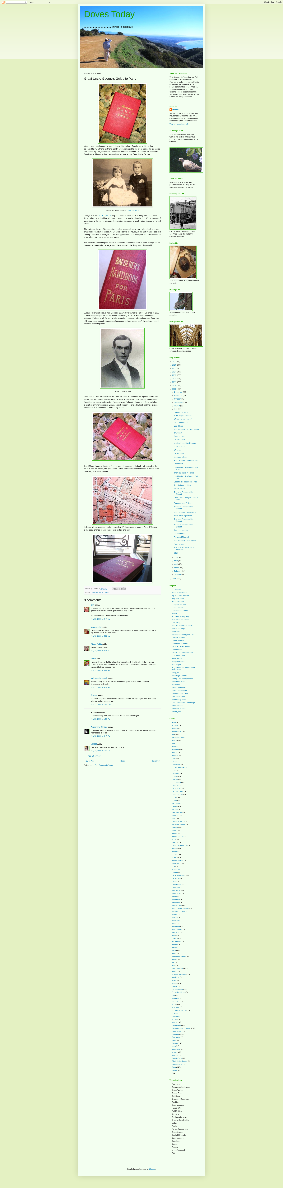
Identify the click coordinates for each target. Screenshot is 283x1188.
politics (174, 971)
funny (174, 830)
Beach (174, 741)
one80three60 (177, 659)
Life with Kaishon (178, 638)
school (174, 983)
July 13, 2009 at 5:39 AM (100, 636)
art (173, 734)
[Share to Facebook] (122, 588)
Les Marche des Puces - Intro (185, 482)
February (178, 571)
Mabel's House (178, 641)
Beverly (94, 695)
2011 (174, 382)
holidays (175, 851)
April (176, 564)
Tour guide (176, 1037)
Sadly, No (175, 673)
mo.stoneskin (96, 627)
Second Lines (177, 989)
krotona (175, 872)
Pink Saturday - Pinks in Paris (186, 460)
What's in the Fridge (179, 1061)
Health (174, 842)
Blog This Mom (178, 599)
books (174, 752)
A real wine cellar (181, 423)
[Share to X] (119, 588)
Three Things (177, 1031)
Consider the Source (180, 611)
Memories (176, 899)
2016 (174, 365)
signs (174, 1004)
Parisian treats (179, 447)
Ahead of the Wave (179, 593)
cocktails (175, 773)
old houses (176, 941)
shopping (175, 998)
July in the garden (181, 530)
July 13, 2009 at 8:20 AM (100, 651)
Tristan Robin (96, 644)
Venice (174, 1052)
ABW (174, 722)
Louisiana (176, 887)
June (176, 557)
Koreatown (176, 869)
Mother (174, 914)
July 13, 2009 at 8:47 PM (100, 736)
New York (175, 932)
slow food (175, 1007)
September (179, 402)
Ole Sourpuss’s (104, 215)
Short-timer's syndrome (183, 516)
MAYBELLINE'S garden (181, 647)
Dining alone (177, 794)
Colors (174, 776)
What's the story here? (183, 419)
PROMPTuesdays (179, 974)
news (174, 935)
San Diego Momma (179, 676)
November (178, 396)
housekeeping (177, 860)
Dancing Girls (177, 791)
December (178, 392)
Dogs (174, 797)
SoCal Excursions (179, 1010)
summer (175, 1022)
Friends (175, 827)
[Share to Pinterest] (124, 588)
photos (174, 959)
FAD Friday (176, 803)
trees (174, 1046)
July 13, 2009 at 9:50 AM (100, 687)
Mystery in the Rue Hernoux (185, 443)
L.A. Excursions (178, 875)
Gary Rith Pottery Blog (180, 617)
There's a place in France (184, 473)
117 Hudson (176, 590)
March (177, 568)
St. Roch (175, 1013)
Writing (174, 1070)
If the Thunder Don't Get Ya (182, 626)
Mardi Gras (176, 893)
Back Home (178, 426)
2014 (174, 372)
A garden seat (179, 436)
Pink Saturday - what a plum (185, 541)
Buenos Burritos (178, 602)
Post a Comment (94, 756)
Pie (173, 962)
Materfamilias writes (180, 644)
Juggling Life (177, 632)
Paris (101, 592)
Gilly (92, 605)
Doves (174, 800)
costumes (175, 785)
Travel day (178, 433)
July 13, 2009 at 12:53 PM (101, 704)
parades (175, 947)
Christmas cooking (179, 767)
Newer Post (89, 761)
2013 (174, 375)
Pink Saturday (177, 968)
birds (174, 746)
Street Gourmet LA (179, 688)
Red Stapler (176, 665)
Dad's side (94, 592)
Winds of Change (179, 709)
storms (174, 1019)
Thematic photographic (181, 1028)
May (176, 561)
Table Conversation (179, 691)
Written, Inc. (176, 712)
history (174, 848)
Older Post (156, 761)
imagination (176, 863)
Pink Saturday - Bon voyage (185, 512)
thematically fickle (179, 700)
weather (175, 1055)
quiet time (176, 977)
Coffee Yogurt (177, 608)
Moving (175, 917)
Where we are (179, 489)
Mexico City (176, 905)
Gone (174, 839)
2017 (174, 362)
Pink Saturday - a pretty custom (186, 429)
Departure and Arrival (182, 503)
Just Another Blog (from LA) (183, 635)
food (173, 818)
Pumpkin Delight (178, 662)
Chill (176, 553)
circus (174, 771)
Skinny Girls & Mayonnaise (182, 679)
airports (175, 728)
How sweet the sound (180, 620)
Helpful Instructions (179, 845)
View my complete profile (180, 124)
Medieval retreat (180, 457)
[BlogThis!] (116, 588)
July (176, 409)
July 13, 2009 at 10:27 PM (101, 751)
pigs (173, 965)
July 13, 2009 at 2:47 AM (100, 619)
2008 (174, 579)
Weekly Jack (177, 1058)
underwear (176, 1049)
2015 (174, 368)
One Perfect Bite (178, 656)
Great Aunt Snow (133, 210)
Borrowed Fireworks (182, 537)
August (177, 406)
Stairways (176, 1016)
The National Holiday (182, 485)
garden (174, 833)
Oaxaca (175, 938)
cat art (174, 761)
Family (174, 806)
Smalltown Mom (178, 682)
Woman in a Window (99, 727)
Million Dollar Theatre (180, 908)
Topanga (175, 1034)
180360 (94, 744)
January (177, 574)
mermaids (176, 902)
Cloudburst (178, 464)
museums (176, 920)
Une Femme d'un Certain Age (183, 703)
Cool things (176, 782)
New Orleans (177, 929)
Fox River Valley (178, 824)
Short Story (176, 1001)
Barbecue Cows (178, 737)
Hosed (174, 857)
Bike (173, 743)
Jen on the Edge (178, 629)
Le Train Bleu (179, 440)
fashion (175, 809)
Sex (173, 995)
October (177, 399)
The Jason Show (178, 697)
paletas (175, 944)
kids (173, 866)
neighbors (176, 926)
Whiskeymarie (177, 706)
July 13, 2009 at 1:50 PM (100, 719)
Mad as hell (176, 890)
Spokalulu (176, 685)
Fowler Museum (178, 821)
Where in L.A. (177, 1064)
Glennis (175, 110)
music (174, 923)
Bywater (175, 756)
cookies (175, 779)
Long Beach (176, 884)
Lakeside (175, 878)
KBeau (93, 659)
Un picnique (179, 453)
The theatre (176, 1025)
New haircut (179, 544)
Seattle (174, 986)
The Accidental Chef (180, 694)
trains (174, 1040)
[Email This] (113, 588)
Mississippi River (178, 911)
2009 (174, 389)
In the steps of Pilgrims (183, 416)
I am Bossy (176, 623)
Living (174, 881)
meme (174, 896)
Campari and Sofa (179, 605)
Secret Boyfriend (178, 992)
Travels (106, 592)
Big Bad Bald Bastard (180, 596)
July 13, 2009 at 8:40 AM (100, 670)
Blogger (152, 1169)
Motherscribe (177, 650)
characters (176, 764)
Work (174, 1067)
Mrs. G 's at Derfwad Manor (182, 653)
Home (122, 761)
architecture (176, 731)
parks (174, 953)
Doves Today (109, 14)
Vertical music (179, 534)
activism (175, 726)
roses (174, 980)
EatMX (174, 614)
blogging (175, 749)
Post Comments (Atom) (104, 765)
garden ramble (178, 836)
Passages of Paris (179, 956)
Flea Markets (177, 812)
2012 (174, 379)
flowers (174, 815)
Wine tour (178, 450)
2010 (174, 386)
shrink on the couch (99, 678)
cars (173, 758)
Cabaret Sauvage (181, 412)
